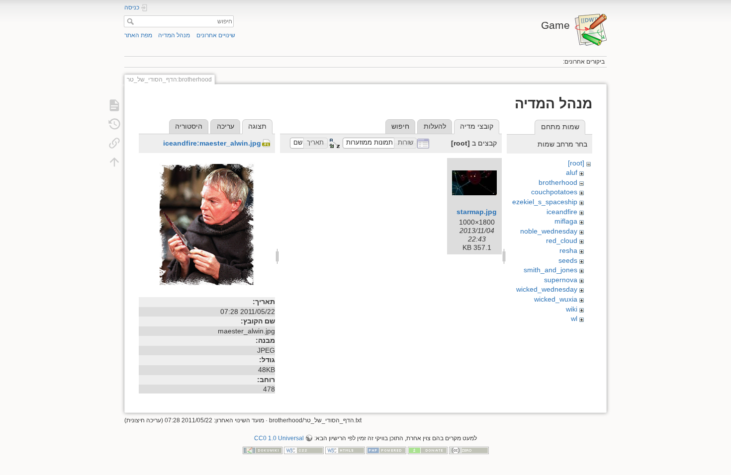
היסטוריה (188, 126)
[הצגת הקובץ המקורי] (207, 226)
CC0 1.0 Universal (279, 438)
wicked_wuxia (555, 299)
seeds (567, 260)
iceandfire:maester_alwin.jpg (212, 143)
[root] (576, 163)
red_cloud (561, 240)
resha (568, 250)
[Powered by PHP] (386, 450)
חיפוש (129, 21)
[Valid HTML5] (345, 450)
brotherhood (558, 182)
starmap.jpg (477, 212)
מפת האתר (138, 35)
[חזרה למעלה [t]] (114, 162)
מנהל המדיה (174, 35)
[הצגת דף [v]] (114, 105)
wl (574, 318)
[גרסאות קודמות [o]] (114, 124)
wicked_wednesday (546, 289)
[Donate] (428, 450)
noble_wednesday (548, 231)
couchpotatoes (554, 192)
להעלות (435, 126)
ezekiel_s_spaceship (544, 202)
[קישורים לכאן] (114, 143)
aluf (571, 172)
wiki (571, 309)
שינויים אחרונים (215, 35)
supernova (560, 280)
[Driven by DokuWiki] (262, 450)
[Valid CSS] (304, 450)
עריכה (225, 126)
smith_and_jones (550, 270)
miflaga (565, 221)
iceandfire (562, 212)
